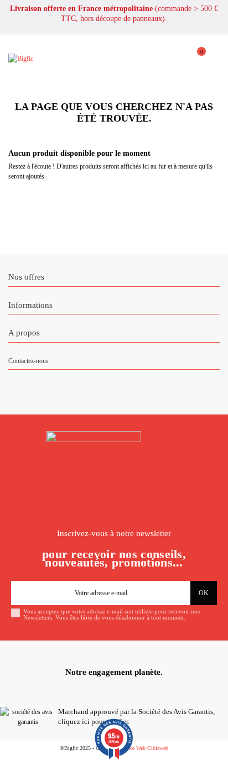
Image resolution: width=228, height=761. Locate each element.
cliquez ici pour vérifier (93, 722)
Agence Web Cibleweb (143, 748)
